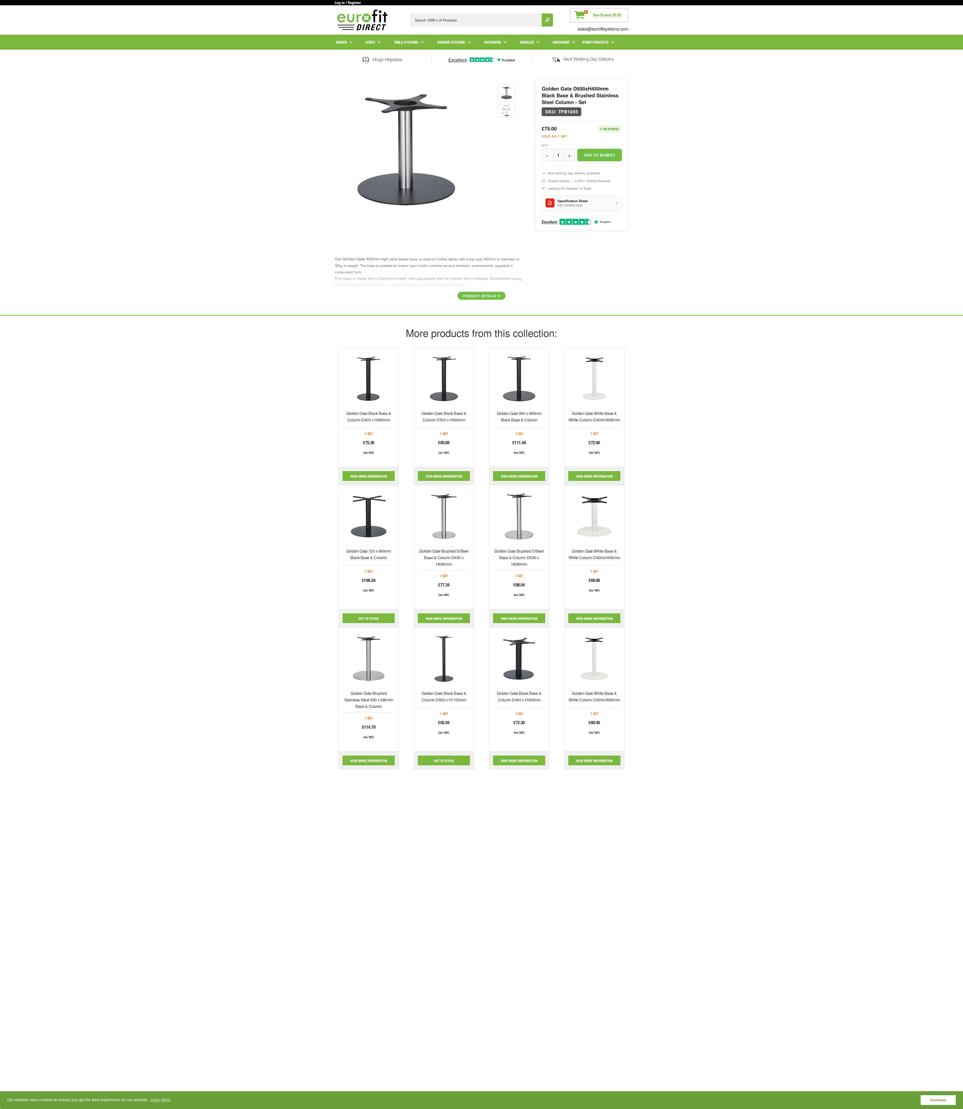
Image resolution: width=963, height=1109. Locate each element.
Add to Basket (599, 155)
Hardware (561, 42)
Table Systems (406, 42)
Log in (340, 2)
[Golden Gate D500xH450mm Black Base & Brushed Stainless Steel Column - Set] (506, 93)
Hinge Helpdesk (387, 59)
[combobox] (476, 20)
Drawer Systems (451, 42)
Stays (370, 42)
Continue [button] (938, 1100)
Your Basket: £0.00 (607, 15)
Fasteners (492, 42)
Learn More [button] (160, 1100)
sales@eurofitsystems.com (603, 28)
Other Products (595, 42)
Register (354, 2)
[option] (506, 93)
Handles (527, 42)
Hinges (341, 42)
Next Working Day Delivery (589, 58)
